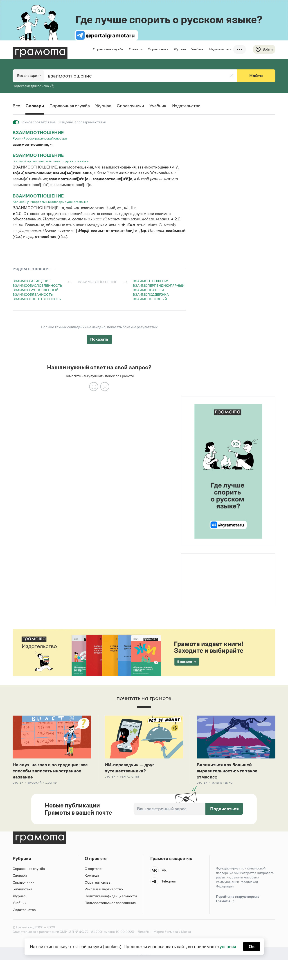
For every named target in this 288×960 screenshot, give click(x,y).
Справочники (158, 49)
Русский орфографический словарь (40, 138)
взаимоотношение (38, 132)
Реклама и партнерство (104, 889)
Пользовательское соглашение (110, 903)
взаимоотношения (151, 281)
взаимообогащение (32, 281)
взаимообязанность (33, 294)
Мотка (186, 931)
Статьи (18, 782)
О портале (93, 869)
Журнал (180, 49)
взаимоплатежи (148, 290)
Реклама (208, 565)
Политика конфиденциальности (111, 896)
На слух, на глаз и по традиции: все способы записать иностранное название (50, 770)
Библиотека (22, 889)
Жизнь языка (222, 782)
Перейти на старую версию (237, 899)
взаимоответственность (37, 299)
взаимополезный (150, 299)
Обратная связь (97, 882)
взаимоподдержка (151, 294)
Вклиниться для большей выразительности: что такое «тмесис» (227, 770)
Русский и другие (42, 782)
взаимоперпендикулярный (158, 285)
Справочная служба (108, 49)
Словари (135, 49)
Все (16, 105)
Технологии (129, 776)
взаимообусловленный (35, 290)
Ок (252, 946)
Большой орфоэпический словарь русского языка (51, 161)
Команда (92, 875)
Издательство (220, 49)
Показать (99, 339)
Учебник (197, 49)
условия (228, 946)
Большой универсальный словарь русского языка (50, 202)
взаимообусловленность (37, 285)
